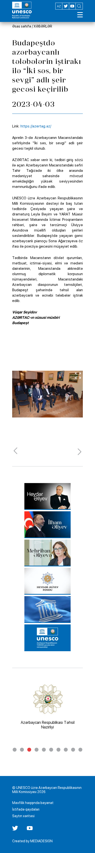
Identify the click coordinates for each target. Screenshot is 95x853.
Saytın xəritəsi (23, 816)
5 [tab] (44, 750)
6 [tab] (51, 750)
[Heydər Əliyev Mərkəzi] (47, 496)
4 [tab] (36, 750)
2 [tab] (22, 750)
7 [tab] (58, 750)
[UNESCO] (47, 609)
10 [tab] (80, 750)
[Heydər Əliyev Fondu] (47, 581)
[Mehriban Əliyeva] (47, 553)
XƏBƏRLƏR (43, 26)
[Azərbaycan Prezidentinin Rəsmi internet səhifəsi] (47, 524)
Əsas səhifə (21, 26)
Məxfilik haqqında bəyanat (33, 803)
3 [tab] (29, 750)
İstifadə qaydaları (25, 809)
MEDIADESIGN (41, 841)
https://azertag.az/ (35, 126)
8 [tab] (66, 750)
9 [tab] (73, 750)
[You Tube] (30, 830)
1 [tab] (15, 750)
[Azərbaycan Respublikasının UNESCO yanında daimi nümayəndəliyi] (47, 637)
